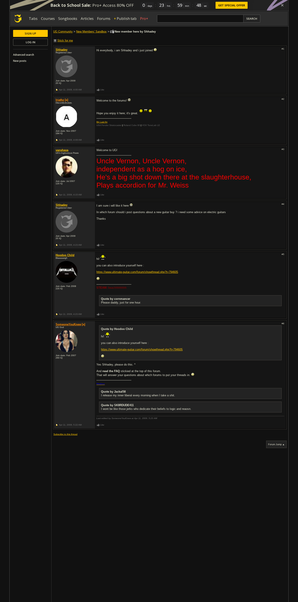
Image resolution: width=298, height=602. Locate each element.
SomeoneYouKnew (68, 324)
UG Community (63, 31)
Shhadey (61, 49)
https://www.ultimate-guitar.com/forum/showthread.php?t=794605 (137, 272)
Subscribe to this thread (65, 434)
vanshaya (62, 150)
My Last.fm (101, 122)
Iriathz (60, 100)
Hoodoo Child (65, 255)
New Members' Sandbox (91, 31)
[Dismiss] (282, 5)
